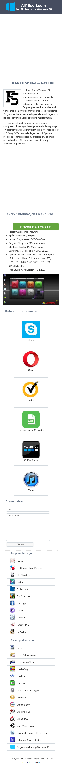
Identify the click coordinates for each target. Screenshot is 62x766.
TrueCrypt (21, 603)
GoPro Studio (31, 460)
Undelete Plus (23, 712)
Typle (19, 648)
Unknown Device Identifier (30, 740)
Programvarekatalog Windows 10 (33, 747)
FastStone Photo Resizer (29, 568)
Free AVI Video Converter (31, 430)
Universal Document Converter (32, 733)
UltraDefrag (22, 669)
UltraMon (21, 676)
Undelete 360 (23, 704)
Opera (31, 370)
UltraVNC (21, 683)
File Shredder (23, 575)
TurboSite (21, 617)
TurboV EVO (23, 624)
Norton (31, 400)
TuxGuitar (21, 632)
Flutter (20, 582)
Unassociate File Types (28, 690)
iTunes (31, 490)
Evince (20, 561)
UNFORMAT (23, 719)
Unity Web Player (25, 726)
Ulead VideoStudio (26, 662)
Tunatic (20, 610)
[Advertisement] (31, 47)
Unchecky (22, 697)
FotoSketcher (23, 596)
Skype (31, 340)
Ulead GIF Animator (26, 655)
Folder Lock (22, 589)
